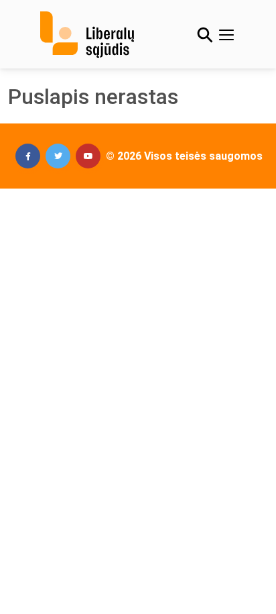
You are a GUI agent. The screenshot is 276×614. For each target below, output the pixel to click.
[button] (27, 156)
